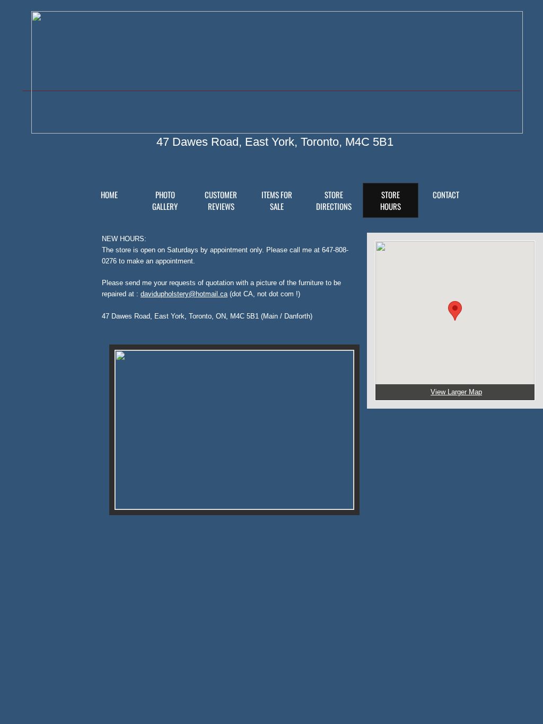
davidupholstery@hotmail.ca (184, 294)
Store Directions (334, 200)
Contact (446, 194)
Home (109, 194)
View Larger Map (456, 392)
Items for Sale (276, 200)
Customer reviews (221, 200)
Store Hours (390, 200)
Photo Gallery (165, 200)
